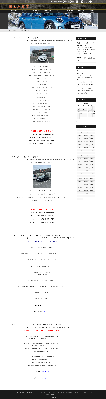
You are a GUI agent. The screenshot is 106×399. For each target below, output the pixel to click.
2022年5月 (80, 178)
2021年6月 (92, 187)
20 (86, 113)
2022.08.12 (71, 237)
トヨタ (39, 40)
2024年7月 (86, 152)
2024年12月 (92, 147)
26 (83, 116)
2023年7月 (86, 164)
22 (91, 113)
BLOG (58, 11)
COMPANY (70, 11)
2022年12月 (92, 170)
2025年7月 (86, 141)
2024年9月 (92, 150)
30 (94, 116)
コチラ (42, 311)
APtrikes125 (81, 71)
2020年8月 (80, 198)
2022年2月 (80, 181)
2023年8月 (80, 164)
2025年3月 (92, 144)
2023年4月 (86, 167)
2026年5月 (80, 132)
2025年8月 (80, 141)
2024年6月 (92, 152)
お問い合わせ (91, 392)
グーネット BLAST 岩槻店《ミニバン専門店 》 (42, 137)
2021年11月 (80, 184)
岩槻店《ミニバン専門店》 (85, 75)
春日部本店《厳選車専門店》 (59, 40)
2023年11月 (80, 161)
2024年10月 (86, 150)
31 (78, 118)
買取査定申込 (29, 392)
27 (86, 116)
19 (83, 113)
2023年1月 (86, 170)
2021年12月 (92, 181)
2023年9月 (92, 161)
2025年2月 (80, 147)
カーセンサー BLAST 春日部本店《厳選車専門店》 (42, 140)
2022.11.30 (71, 159)
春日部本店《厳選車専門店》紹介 (65, 392)
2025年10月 (86, 138)
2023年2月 (80, 170)
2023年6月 (92, 164)
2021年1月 (86, 193)
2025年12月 (92, 135)
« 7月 (78, 120)
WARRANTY (36, 11)
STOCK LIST (13, 11)
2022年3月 (92, 178)
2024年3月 (92, 155)
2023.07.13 (71, 40)
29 (91, 116)
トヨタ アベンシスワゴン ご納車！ (25, 38)
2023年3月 (92, 167)
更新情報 (14, 30)
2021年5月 (80, 190)
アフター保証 (36, 392)
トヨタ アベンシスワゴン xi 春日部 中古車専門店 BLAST (35, 324)
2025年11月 (80, 138)
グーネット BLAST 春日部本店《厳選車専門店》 (42, 134)
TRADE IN (24, 11)
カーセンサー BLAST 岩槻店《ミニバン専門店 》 (42, 143)
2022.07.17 (71, 327)
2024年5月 (80, 155)
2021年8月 (80, 187)
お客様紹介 (49, 40)
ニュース (50, 237)
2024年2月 (80, 158)
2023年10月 (86, 161)
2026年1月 (86, 135)
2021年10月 (86, 184)
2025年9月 (92, 138)
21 (88, 113)
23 (94, 113)
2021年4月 (86, 190)
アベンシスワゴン (33, 40)
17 (78, 113)
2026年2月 (80, 135)
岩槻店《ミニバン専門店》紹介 (80, 392)
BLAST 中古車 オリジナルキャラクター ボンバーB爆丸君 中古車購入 (86, 59)
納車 (43, 40)
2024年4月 (86, 155)
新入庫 (43, 237)
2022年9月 (92, 173)
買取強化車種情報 (82, 93)
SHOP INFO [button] (81, 11)
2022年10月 (86, 173)
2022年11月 (80, 173)
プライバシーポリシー (55, 394)
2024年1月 (86, 158)
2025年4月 (86, 144)
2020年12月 (92, 193)
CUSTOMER (47, 11)
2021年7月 (86, 187)
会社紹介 (54, 392)
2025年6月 (92, 141)
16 (94, 111)
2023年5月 (80, 167)
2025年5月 (80, 144)
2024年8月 (80, 152)
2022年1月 (86, 181)
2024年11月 (80, 150)
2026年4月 (86, 132)
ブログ (80, 86)
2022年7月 (86, 175)
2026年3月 (92, 132)
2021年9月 (92, 184)
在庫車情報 (22, 392)
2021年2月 (80, 193)
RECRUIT (92, 11)
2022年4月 (86, 178)
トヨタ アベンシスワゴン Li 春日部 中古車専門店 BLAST (35, 235)
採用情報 (47, 394)
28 (88, 116)
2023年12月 (92, 158)
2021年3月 (92, 190)
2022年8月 (80, 175)
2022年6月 (92, 175)
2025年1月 (86, 147)
